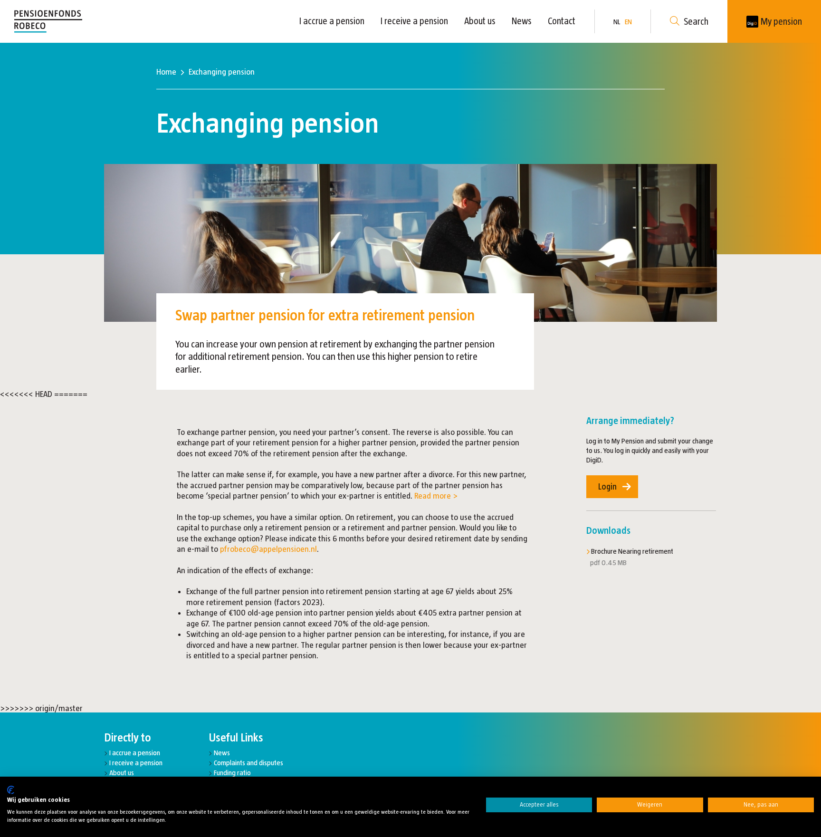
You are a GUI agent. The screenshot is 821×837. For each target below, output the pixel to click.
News (522, 21)
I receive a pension (414, 21)
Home (166, 72)
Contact (561, 21)
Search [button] (696, 21)
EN (628, 22)
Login (607, 486)
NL (616, 22)
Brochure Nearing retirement (632, 551)
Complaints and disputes (248, 763)
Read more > (436, 495)
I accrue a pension (331, 21)
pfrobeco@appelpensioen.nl (268, 549)
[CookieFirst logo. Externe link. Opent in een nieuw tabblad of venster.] (10, 790)
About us (480, 21)
